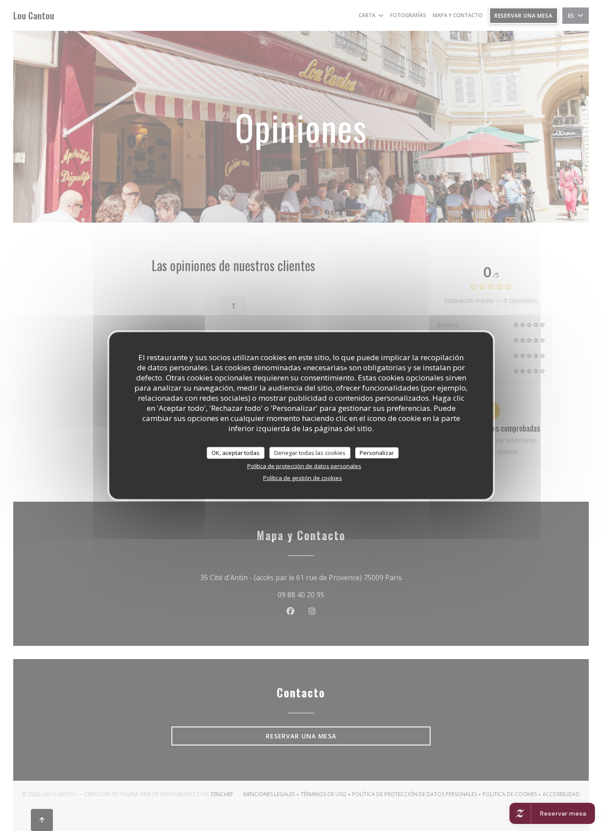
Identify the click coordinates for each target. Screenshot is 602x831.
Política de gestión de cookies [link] (302, 478)
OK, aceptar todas (236, 452)
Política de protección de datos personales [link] (304, 466)
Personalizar (377, 452)
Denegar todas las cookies (310, 452)
